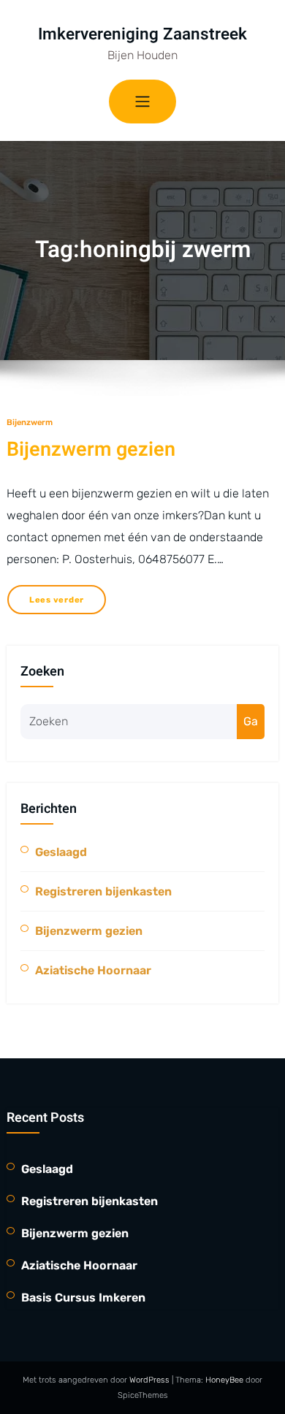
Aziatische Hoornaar (93, 970)
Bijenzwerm (30, 422)
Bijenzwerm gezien (91, 449)
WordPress (150, 1380)
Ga (250, 721)
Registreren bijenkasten (103, 891)
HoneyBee (224, 1380)
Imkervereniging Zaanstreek (142, 34)
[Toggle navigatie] (142, 101)
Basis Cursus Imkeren (83, 1297)
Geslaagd (61, 852)
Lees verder (56, 600)
